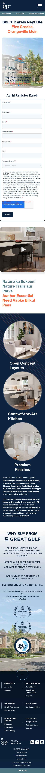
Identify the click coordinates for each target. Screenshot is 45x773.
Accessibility (22, 759)
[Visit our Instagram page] (41, 742)
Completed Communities (31, 691)
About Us (8, 687)
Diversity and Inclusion (21, 765)
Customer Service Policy (21, 762)
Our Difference (32, 687)
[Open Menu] (39, 6)
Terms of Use (21, 752)
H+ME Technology (11, 707)
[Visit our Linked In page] (31, 742)
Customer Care (32, 725)
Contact (29, 728)
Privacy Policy (21, 755)
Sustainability (9, 710)
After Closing (9, 730)
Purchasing (8, 727)
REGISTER (22, 771)
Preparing (8, 724)
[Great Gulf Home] (7, 6)
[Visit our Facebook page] (36, 742)
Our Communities (33, 707)
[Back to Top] (23, 679)
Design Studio (31, 722)
